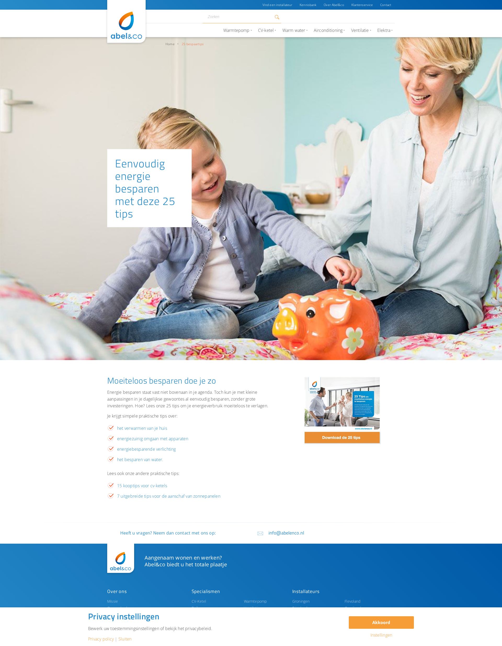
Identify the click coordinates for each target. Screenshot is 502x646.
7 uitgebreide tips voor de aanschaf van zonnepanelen (168, 496)
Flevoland (352, 601)
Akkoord (381, 622)
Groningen (301, 601)
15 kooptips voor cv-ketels (142, 486)
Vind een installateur (277, 5)
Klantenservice (362, 5)
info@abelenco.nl (286, 532)
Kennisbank (308, 5)
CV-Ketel (199, 601)
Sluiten (125, 639)
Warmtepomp (255, 601)
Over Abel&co (334, 5)
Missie (112, 601)
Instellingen (381, 635)
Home (170, 44)
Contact (385, 5)
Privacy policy (101, 639)
